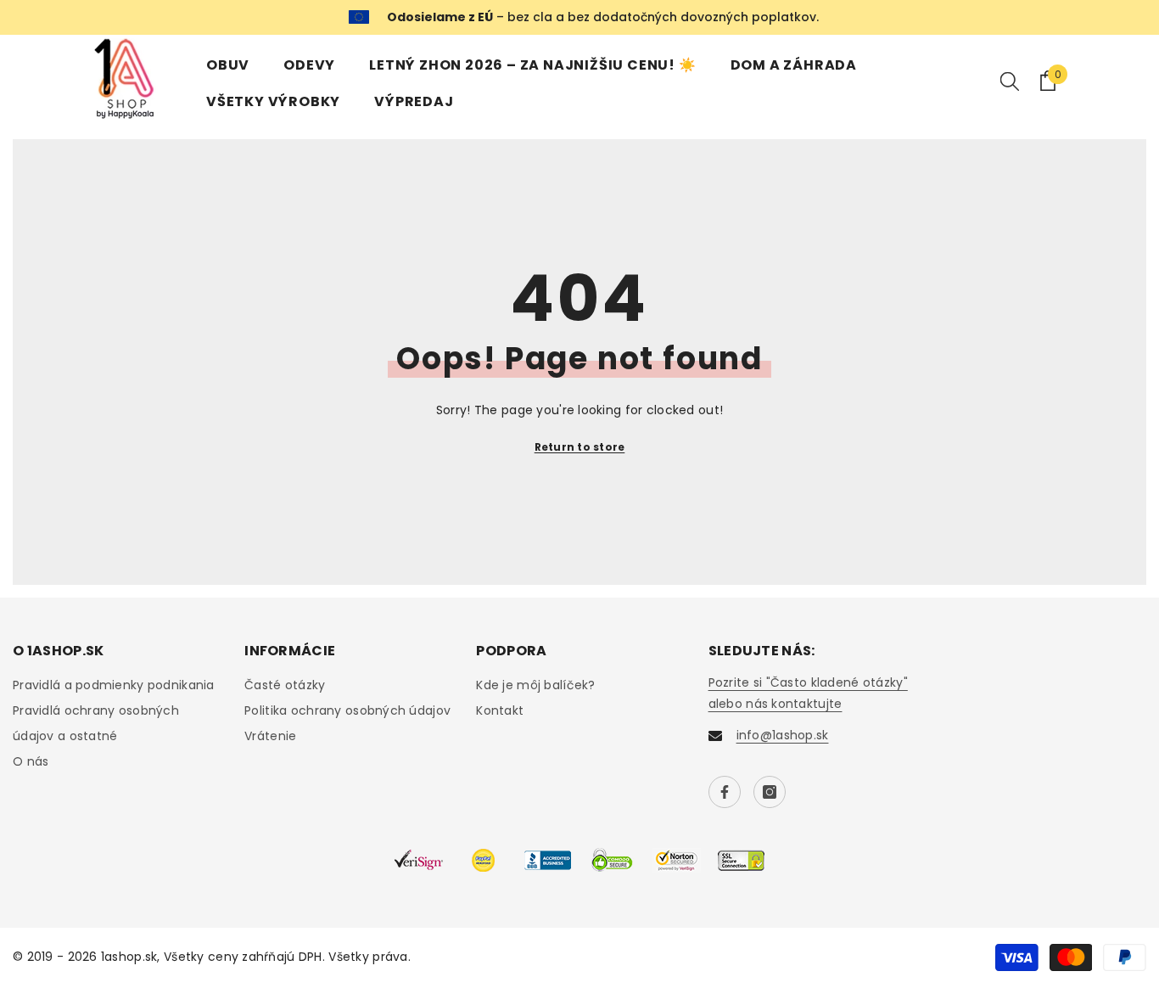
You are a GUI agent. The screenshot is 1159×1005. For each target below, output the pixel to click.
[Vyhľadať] (1009, 80)
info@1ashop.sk (782, 735)
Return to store (580, 447)
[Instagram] (769, 792)
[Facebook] (724, 792)
